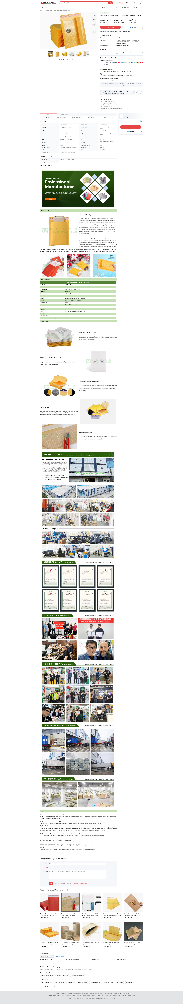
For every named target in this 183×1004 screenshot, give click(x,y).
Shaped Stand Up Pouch (62, 975)
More (41, 988)
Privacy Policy (112, 998)
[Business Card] (141, 121)
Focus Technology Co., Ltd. (82, 998)
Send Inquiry (110, 27)
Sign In (102, 108)
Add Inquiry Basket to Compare (69, 60)
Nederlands (94, 995)
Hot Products (56, 993)
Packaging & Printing (48, 10)
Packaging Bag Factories (46, 982)
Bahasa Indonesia (131, 995)
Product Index (116, 993)
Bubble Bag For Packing (95, 982)
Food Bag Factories (82, 982)
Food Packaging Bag (58, 10)
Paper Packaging (95, 959)
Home (41, 10)
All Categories (45, 7)
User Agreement (99, 998)
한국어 (103, 995)
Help (117, 7)
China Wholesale (85, 993)
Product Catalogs (60, 956)
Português (68, 995)
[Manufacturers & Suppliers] (48, 2)
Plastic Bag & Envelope (122, 959)
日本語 (107, 995)
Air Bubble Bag (120, 982)
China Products (64, 993)
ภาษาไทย (115, 995)
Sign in (141, 3)
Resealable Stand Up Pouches (77, 975)
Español (62, 995)
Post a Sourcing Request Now (79, 883)
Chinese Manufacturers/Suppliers (74, 993)
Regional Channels (108, 993)
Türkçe (119, 995)
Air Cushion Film (43, 962)
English (58, 995)
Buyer (110, 7)
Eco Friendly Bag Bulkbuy (63, 986)
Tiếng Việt (124, 995)
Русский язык (78, 995)
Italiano (84, 995)
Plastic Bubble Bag (130, 982)
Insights (127, 993)
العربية (99, 995)
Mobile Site (122, 993)
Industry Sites (100, 993)
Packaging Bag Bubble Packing (48, 986)
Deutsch (88, 995)
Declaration (106, 998)
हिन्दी (111, 995)
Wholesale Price (93, 993)
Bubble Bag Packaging (109, 982)
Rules (142, 7)
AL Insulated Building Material (46, 959)
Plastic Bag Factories (60, 982)
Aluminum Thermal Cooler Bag (72, 959)
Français (73, 995)
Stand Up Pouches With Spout (47, 975)
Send (51, 883)
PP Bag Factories (71, 982)
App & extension (125, 7)
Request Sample (126, 31)
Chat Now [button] (133, 27)
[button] (112, 117)
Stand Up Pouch (66, 10)
